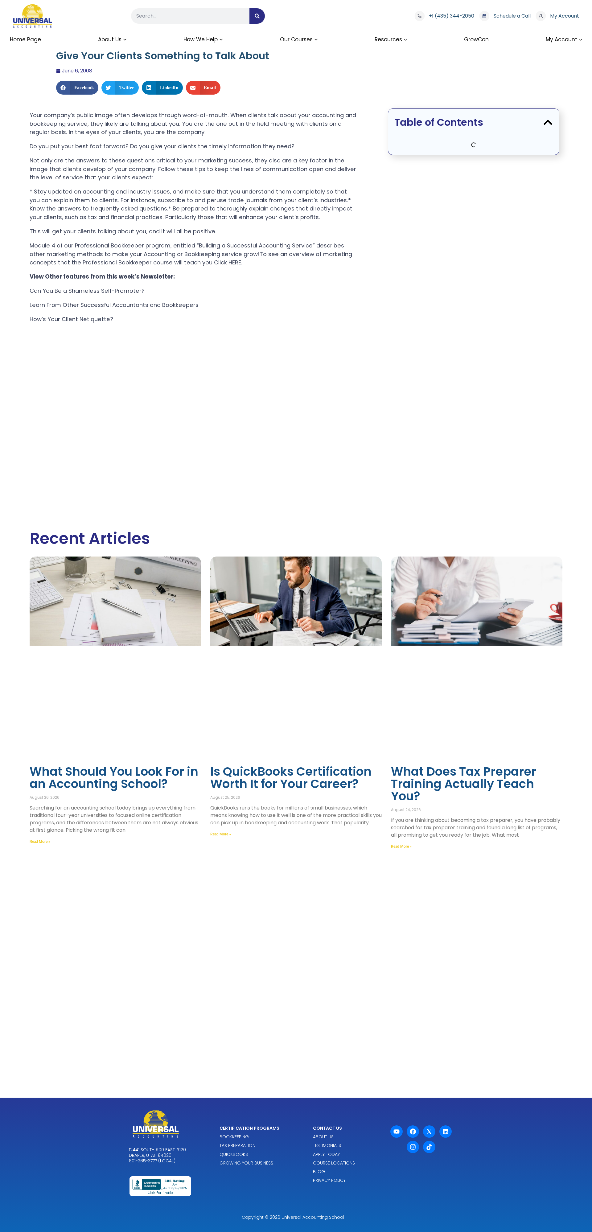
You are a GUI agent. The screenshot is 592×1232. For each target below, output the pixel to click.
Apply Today (326, 1154)
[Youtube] (396, 1131)
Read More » (40, 841)
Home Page (25, 39)
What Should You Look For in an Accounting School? (114, 777)
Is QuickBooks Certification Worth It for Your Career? (291, 777)
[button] (77, 88)
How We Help (200, 39)
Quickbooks (234, 1154)
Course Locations (334, 1163)
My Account (561, 39)
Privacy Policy (329, 1180)
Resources (388, 39)
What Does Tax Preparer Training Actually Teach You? (463, 783)
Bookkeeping (234, 1137)
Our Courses (296, 39)
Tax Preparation (237, 1145)
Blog (319, 1172)
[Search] (257, 16)
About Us (109, 39)
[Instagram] (413, 1147)
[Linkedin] (445, 1131)
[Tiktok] (429, 1147)
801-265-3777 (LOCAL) (152, 1161)
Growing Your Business (246, 1163)
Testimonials (327, 1145)
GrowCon (476, 39)
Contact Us (327, 1128)
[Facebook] (413, 1131)
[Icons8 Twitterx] (429, 1131)
